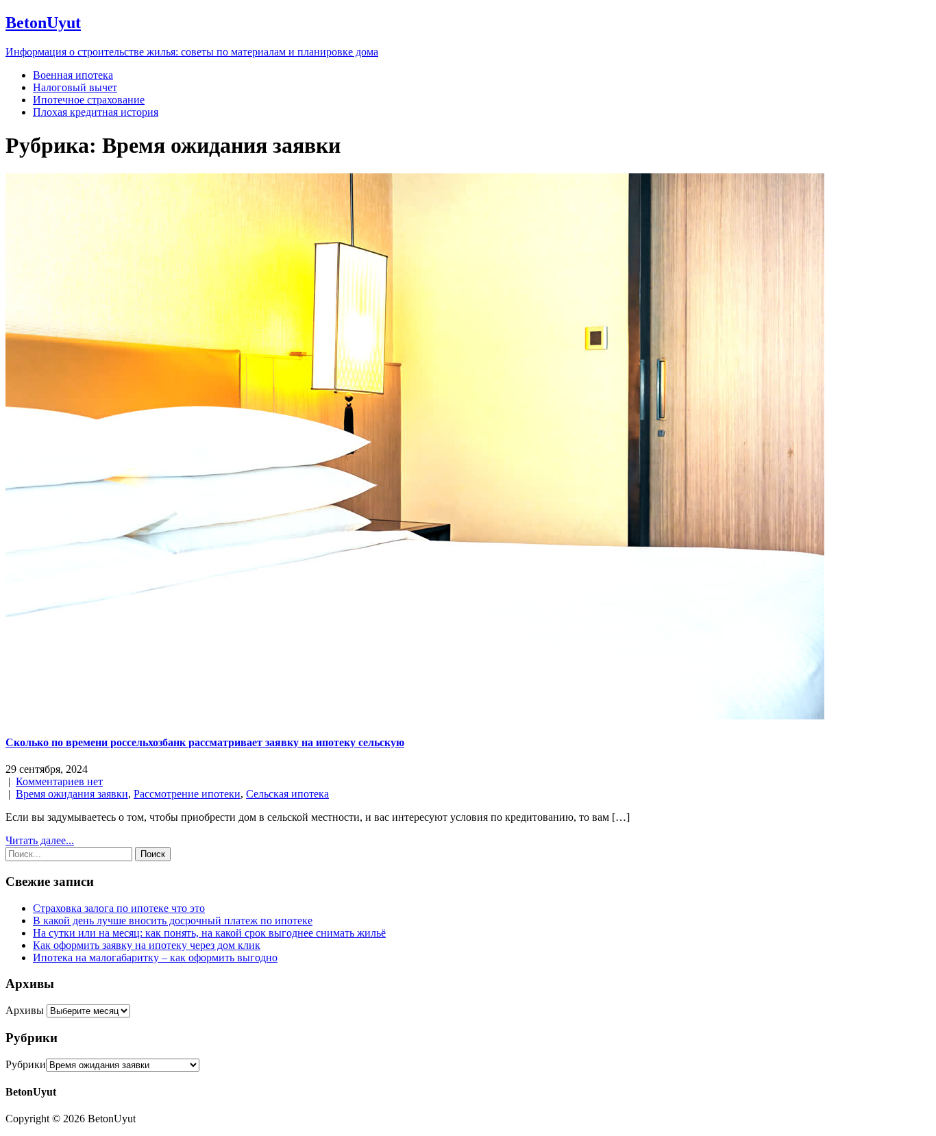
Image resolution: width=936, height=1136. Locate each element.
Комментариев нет (59, 781)
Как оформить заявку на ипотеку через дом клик (146, 945)
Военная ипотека (73, 75)
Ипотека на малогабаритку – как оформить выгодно (155, 957)
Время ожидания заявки (72, 794)
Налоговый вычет (75, 87)
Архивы (24, 1010)
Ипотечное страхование (89, 100)
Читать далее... (39, 840)
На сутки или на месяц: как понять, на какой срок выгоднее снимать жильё (209, 933)
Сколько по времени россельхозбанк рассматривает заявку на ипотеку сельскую (204, 742)
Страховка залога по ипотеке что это (119, 908)
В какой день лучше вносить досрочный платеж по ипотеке (172, 920)
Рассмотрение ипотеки (187, 794)
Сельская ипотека (287, 794)
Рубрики (25, 1064)
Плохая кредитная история (95, 112)
